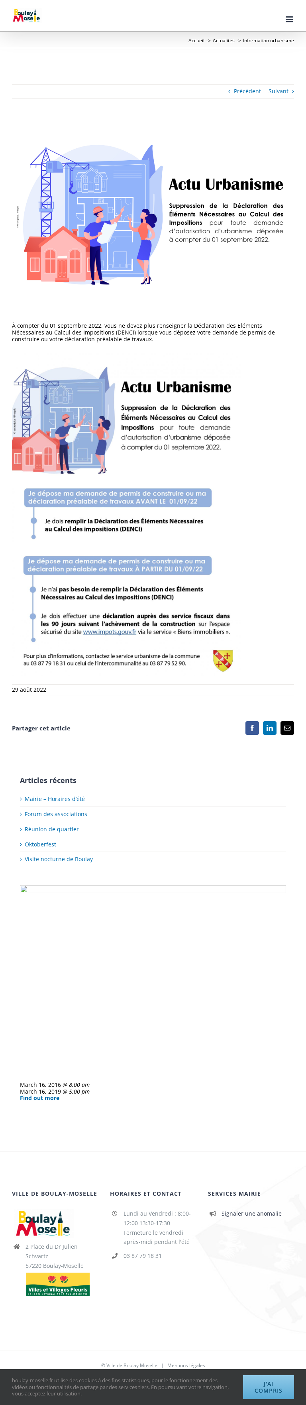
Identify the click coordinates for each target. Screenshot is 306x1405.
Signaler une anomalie (252, 1213)
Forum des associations (56, 814)
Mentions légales (186, 1365)
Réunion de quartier (52, 829)
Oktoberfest (40, 844)
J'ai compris (268, 1387)
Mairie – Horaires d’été (55, 799)
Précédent (247, 91)
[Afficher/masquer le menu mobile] (290, 19)
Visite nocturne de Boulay (59, 859)
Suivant (278, 91)
